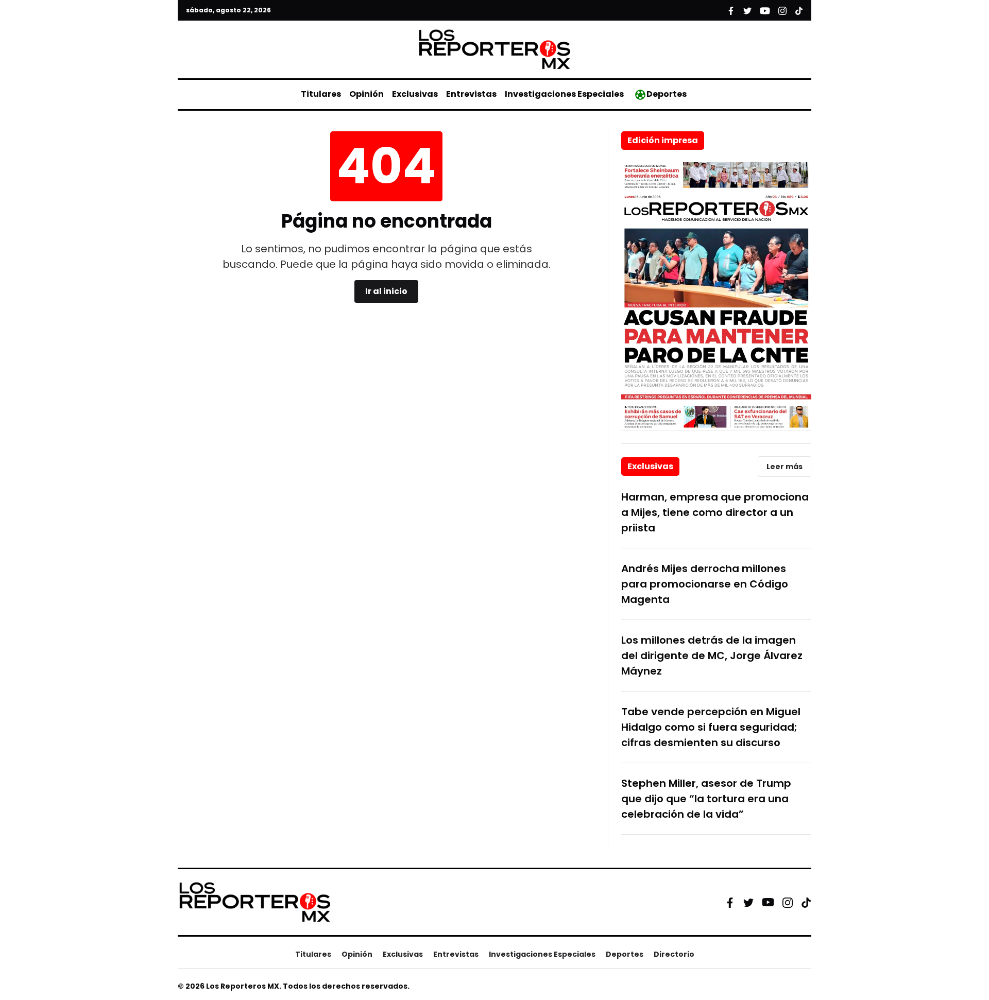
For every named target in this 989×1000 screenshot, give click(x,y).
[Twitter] (748, 902)
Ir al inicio (386, 291)
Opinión (366, 94)
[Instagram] (787, 902)
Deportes (666, 94)
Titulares (321, 94)
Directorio (674, 954)
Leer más (784, 466)
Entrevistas (471, 94)
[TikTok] (806, 902)
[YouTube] (768, 902)
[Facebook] (730, 902)
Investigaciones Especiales (564, 94)
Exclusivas (415, 94)
